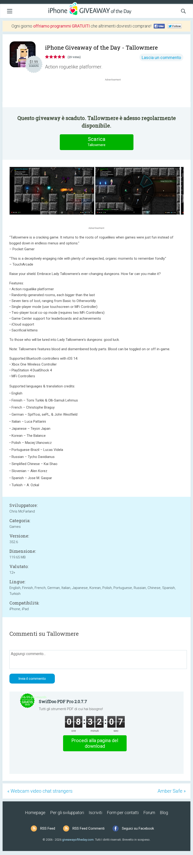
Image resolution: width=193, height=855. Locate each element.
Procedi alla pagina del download (94, 743)
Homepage (35, 812)
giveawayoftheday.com (78, 839)
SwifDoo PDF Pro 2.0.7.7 (63, 701)
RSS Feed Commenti (88, 828)
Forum (149, 812)
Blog (164, 812)
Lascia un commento (161, 57)
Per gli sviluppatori (67, 812)
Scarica (96, 141)
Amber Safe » (171, 791)
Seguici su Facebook (138, 828)
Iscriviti (95, 812)
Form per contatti (123, 812)
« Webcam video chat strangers (39, 791)
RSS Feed (47, 828)
